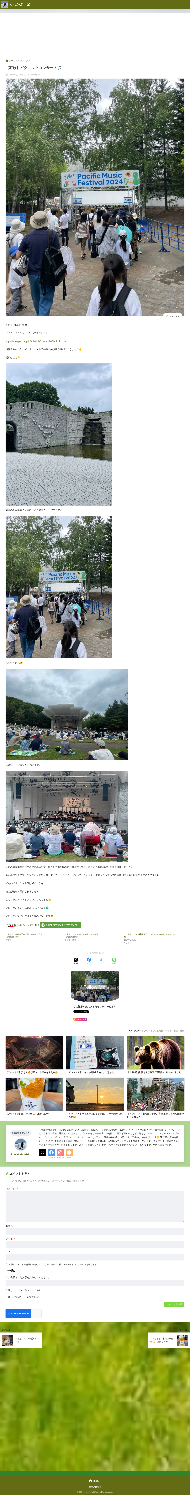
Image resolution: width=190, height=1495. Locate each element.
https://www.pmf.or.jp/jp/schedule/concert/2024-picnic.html (36, 341)
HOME (96, 1481)
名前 (9, 1226)
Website (69, 1157)
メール (11, 1239)
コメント (12, 1188)
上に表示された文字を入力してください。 (28, 1277)
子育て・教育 (171, 1030)
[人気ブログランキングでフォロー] (60, 925)
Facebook (51, 1157)
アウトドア (149, 1030)
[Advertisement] (95, 37)
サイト (9, 1252)
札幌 (182, 1030)
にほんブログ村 (26, 925)
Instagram (60, 1157)
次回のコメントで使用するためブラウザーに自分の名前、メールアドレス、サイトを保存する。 (54, 1264)
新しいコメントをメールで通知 (24, 1290)
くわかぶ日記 (19, 4)
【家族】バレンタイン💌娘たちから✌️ (81, 934)
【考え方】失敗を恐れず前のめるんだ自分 (24, 934)
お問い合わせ (95, 1487)
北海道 (160, 1030)
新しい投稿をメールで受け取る (24, 1297)
